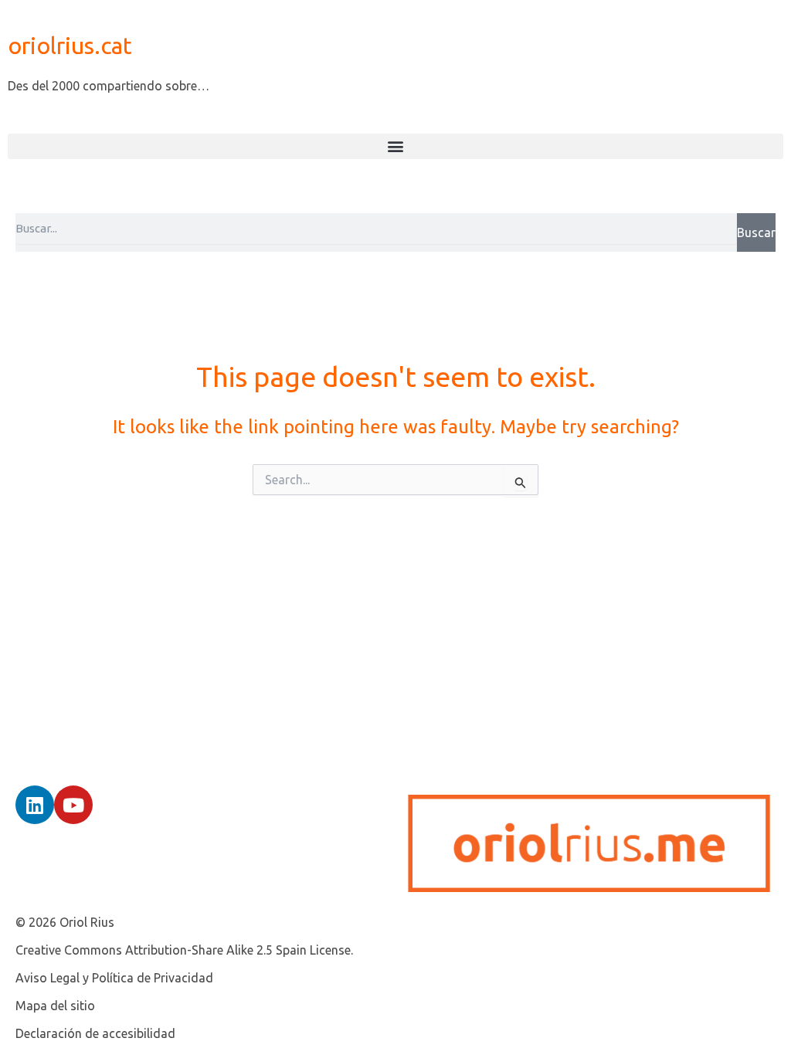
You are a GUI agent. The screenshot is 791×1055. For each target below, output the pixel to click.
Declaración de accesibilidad (95, 1033)
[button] (395, 146)
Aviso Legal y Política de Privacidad (114, 978)
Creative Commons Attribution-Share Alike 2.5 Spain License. (184, 950)
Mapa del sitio (55, 1006)
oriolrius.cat (70, 45)
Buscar (756, 232)
